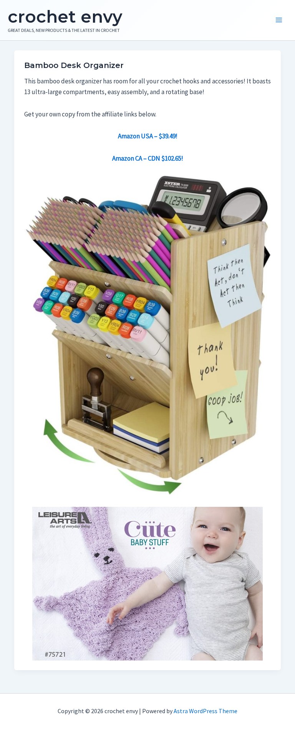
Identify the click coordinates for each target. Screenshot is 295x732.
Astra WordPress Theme (205, 711)
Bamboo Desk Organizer (74, 65)
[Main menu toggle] (278, 20)
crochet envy (65, 16)
